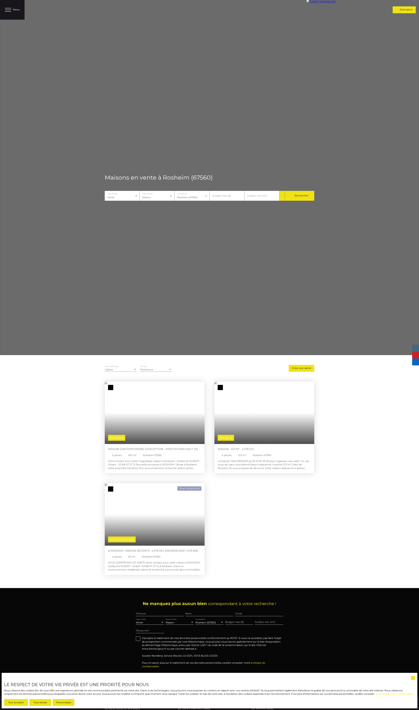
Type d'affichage (111, 366)
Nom (188, 613)
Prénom (141, 613)
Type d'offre (112, 194)
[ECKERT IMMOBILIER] (333, 10)
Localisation (182, 194)
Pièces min (142, 630)
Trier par (143, 366)
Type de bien (147, 194)
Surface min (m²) (257, 195)
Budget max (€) (221, 195)
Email (238, 613)
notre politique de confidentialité (393, 693)
